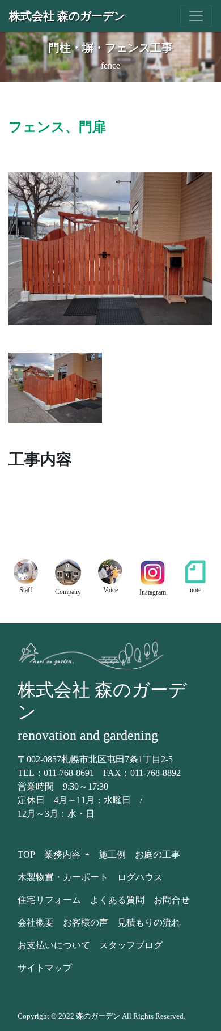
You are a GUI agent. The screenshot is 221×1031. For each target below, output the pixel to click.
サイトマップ (45, 968)
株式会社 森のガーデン (67, 16)
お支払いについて (54, 945)
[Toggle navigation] (196, 16)
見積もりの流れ (149, 922)
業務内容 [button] (63, 854)
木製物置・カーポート (63, 877)
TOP (26, 854)
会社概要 (36, 922)
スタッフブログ (131, 945)
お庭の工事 (157, 854)
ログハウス (140, 877)
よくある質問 (117, 900)
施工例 (112, 854)
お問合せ (172, 900)
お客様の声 (85, 922)
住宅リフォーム (49, 900)
